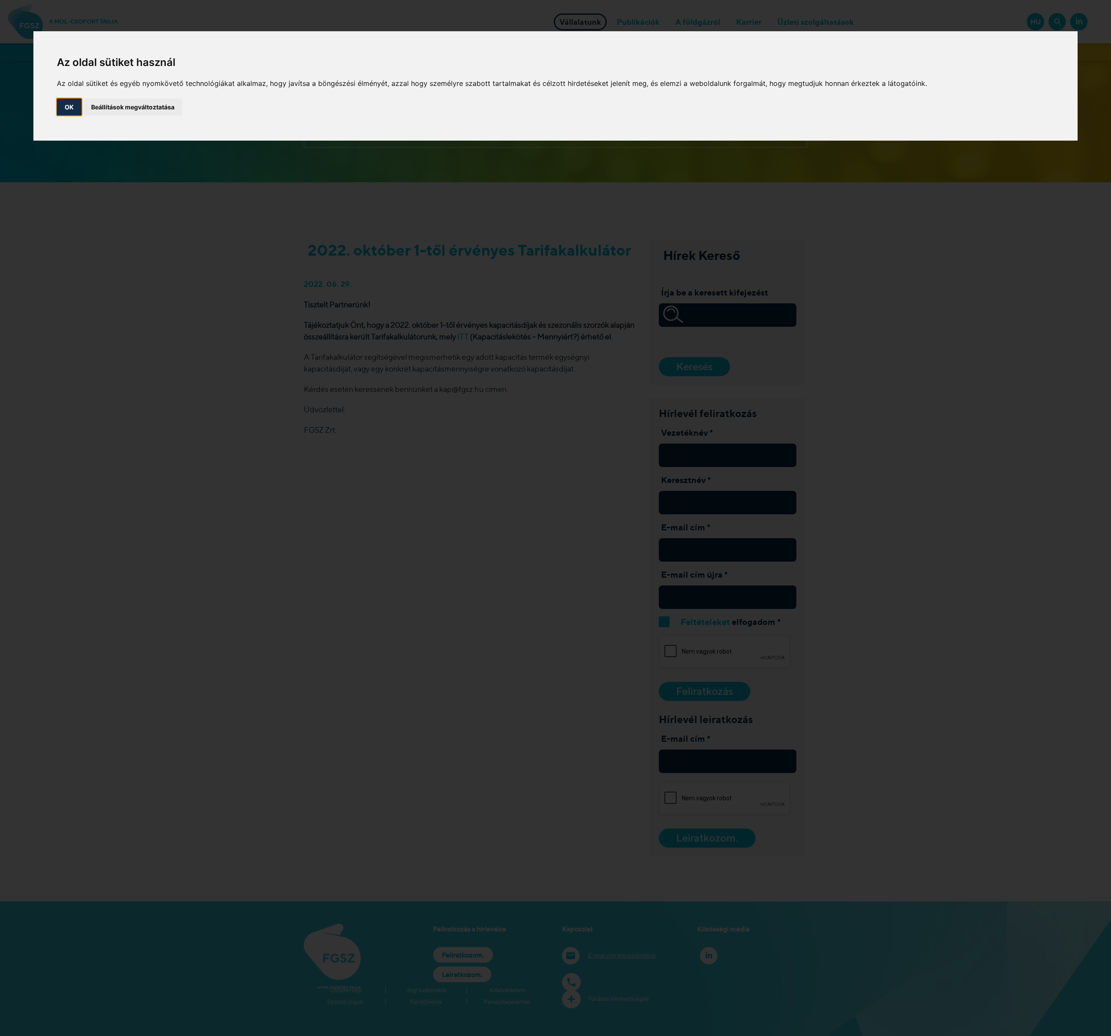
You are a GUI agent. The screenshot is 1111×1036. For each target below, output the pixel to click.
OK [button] (69, 106)
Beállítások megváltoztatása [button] (132, 106)
